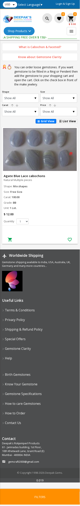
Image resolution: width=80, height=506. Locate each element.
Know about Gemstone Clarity (40, 57)
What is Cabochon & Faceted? (40, 47)
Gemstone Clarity (17, 349)
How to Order (14, 413)
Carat (10, 105)
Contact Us (12, 423)
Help (8, 358)
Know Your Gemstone (20, 384)
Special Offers (15, 339)
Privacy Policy (14, 320)
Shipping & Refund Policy (23, 329)
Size (42, 91)
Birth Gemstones (17, 374)
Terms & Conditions (19, 310)
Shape (5, 91)
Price (48, 105)
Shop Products (17, 31)
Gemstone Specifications (23, 394)
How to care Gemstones (22, 404)
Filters (39, 497)
